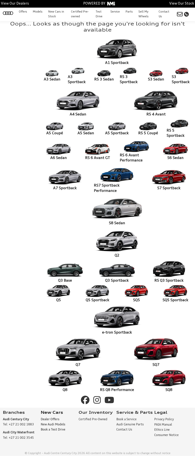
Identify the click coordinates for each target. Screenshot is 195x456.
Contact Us (164, 14)
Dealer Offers (50, 419)
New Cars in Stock (56, 14)
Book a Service (126, 419)
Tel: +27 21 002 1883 (18, 424)
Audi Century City (16, 419)
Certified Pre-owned (80, 14)
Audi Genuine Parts (130, 424)
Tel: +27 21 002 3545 (18, 437)
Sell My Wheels (143, 14)
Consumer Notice (166, 435)
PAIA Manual (163, 424)
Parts (129, 11)
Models (37, 11)
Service (115, 11)
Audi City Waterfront (18, 432)
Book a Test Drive (53, 429)
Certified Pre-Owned (93, 419)
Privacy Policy (164, 419)
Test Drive (99, 14)
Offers (23, 11)
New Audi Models (53, 424)
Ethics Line (162, 429)
